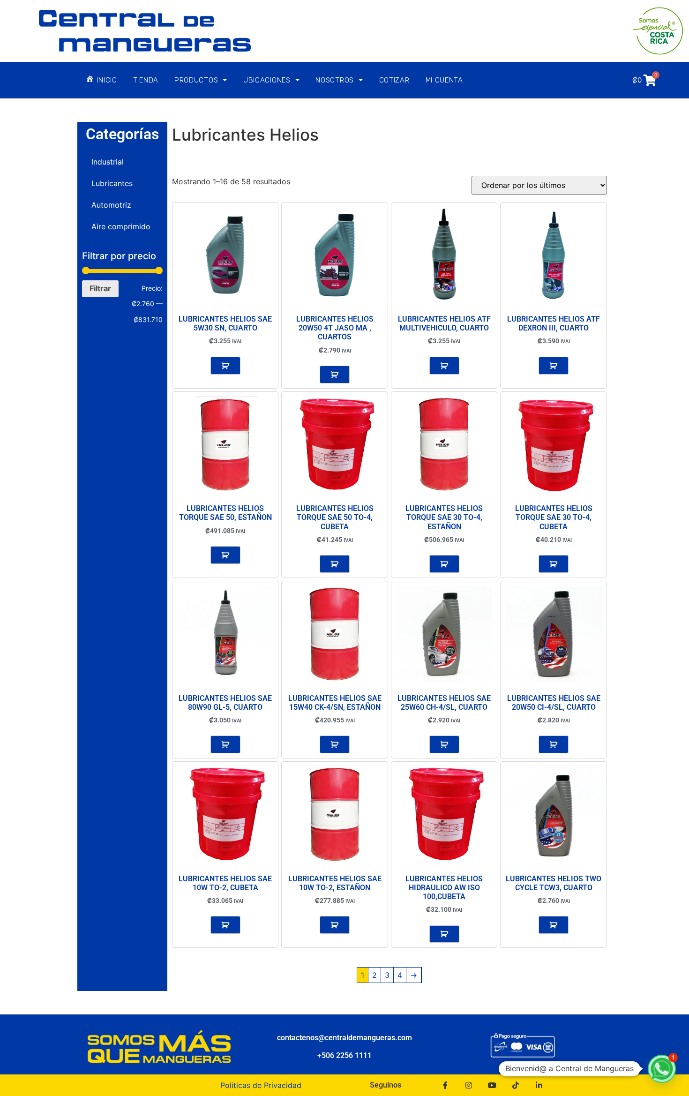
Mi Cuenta (444, 80)
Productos (196, 80)
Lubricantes (112, 183)
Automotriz (111, 205)
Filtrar (100, 288)
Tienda (145, 80)
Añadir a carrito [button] (225, 366)
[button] (662, 1069)
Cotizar (394, 80)
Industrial (107, 161)
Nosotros (334, 80)
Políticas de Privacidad (260, 1085)
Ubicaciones (267, 80)
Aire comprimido (120, 226)
